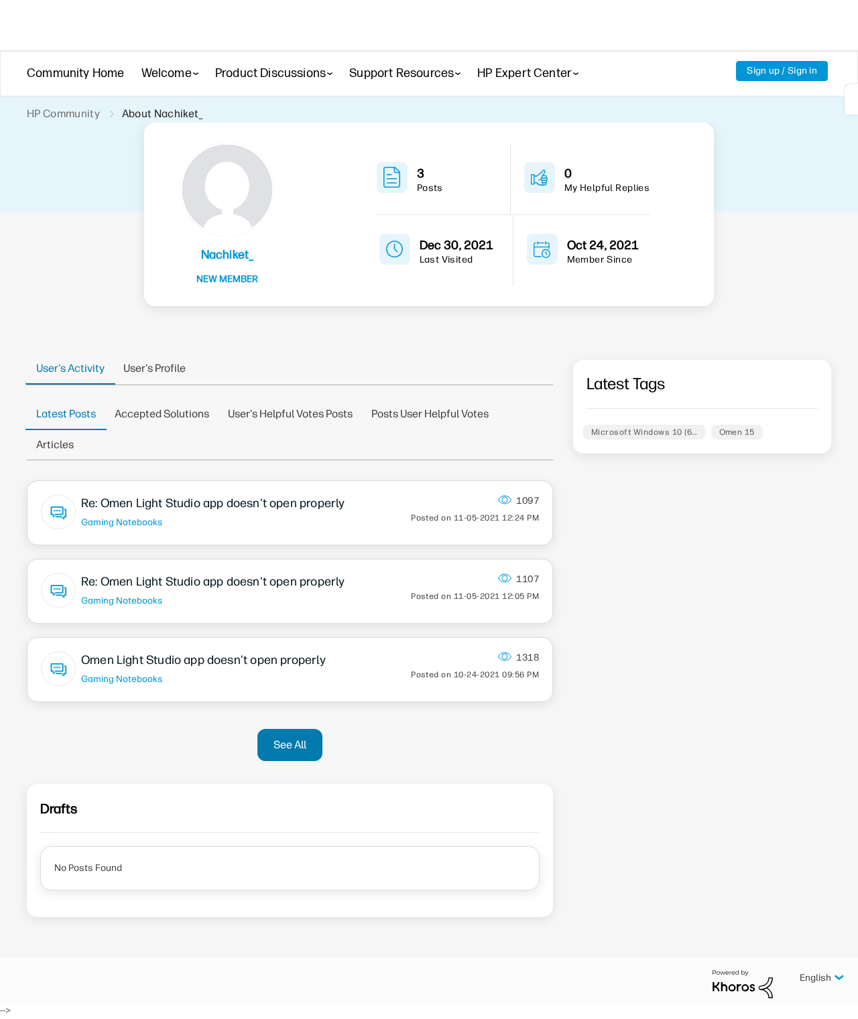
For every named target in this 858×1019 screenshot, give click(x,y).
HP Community (63, 113)
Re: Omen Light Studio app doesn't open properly (213, 503)
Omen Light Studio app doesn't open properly (203, 660)
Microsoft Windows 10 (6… (644, 432)
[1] (851, 99)
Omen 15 (737, 432)
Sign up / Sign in (782, 70)
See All (289, 744)
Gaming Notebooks (121, 522)
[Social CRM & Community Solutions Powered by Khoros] (743, 983)
